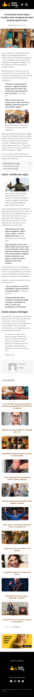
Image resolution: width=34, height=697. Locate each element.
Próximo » (16, 627)
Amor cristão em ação (11, 166)
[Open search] (26, 4)
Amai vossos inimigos (11, 169)
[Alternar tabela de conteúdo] (29, 163)
